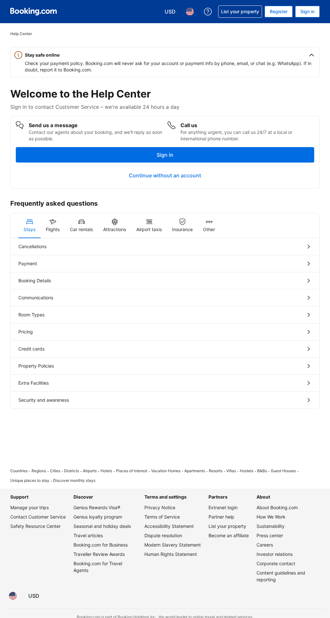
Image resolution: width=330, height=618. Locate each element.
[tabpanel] (165, 323)
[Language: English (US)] (13, 596)
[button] (165, 55)
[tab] (29, 225)
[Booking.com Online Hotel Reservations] (33, 11)
